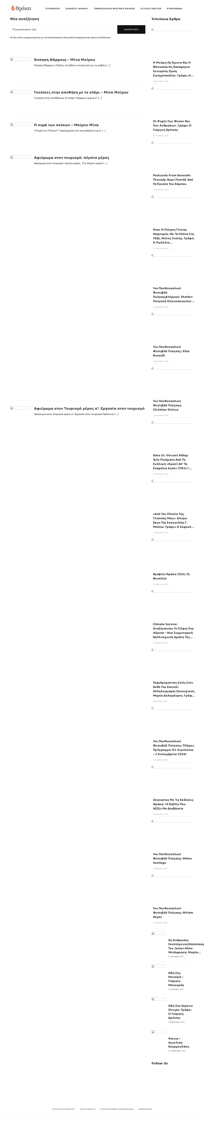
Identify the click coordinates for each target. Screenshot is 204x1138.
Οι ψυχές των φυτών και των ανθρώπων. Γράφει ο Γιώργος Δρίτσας (172, 125)
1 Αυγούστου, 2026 (160, 868)
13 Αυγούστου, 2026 (160, 307)
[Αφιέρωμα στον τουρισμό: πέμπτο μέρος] (20, 274)
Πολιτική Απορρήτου (63, 1109)
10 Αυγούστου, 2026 (160, 584)
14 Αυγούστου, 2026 (161, 190)
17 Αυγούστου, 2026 (160, 135)
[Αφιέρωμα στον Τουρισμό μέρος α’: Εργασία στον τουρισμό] (20, 525)
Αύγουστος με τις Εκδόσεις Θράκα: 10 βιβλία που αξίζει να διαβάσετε (173, 804)
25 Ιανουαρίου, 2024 (176, 989)
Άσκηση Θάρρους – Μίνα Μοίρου (64, 59)
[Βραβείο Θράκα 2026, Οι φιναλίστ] (173, 549)
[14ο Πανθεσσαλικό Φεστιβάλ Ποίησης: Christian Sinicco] (173, 377)
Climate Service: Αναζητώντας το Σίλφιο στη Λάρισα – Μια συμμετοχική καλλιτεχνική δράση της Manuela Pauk (173, 632)
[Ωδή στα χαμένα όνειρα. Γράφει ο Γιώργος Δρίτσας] (158, 1004)
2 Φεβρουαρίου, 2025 (176, 1022)
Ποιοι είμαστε (87, 1109)
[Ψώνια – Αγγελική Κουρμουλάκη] (158, 1037)
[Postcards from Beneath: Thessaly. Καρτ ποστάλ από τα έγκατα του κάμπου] (173, 151)
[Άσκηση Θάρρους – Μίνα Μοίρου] (20, 67)
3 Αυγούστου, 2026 (160, 814)
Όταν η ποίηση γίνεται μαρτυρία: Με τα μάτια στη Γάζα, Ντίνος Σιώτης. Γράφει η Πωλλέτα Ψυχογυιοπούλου (174, 238)
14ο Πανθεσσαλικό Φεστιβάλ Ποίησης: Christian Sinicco (167, 405)
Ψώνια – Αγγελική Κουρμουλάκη (178, 1042)
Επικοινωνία (145, 1109)
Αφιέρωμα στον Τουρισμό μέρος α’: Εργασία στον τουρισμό (89, 408)
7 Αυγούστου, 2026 (160, 643)
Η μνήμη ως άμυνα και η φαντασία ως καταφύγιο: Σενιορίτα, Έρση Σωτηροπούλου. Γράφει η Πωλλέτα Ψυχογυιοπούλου (173, 71)
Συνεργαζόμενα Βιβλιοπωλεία (117, 1109)
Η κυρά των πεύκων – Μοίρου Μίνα (66, 125)
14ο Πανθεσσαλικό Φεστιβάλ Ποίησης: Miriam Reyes (173, 912)
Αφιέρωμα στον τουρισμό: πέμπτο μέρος (71, 157)
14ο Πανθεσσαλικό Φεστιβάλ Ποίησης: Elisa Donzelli (171, 351)
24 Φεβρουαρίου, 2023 (177, 1051)
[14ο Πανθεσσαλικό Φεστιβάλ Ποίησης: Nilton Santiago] (173, 830)
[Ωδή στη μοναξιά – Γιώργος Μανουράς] (158, 971)
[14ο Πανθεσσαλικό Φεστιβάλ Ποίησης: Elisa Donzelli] (173, 323)
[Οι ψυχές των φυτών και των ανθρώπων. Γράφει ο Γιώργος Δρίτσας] (173, 97)
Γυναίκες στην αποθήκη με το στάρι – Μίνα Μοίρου (81, 92)
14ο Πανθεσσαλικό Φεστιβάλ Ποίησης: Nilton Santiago (172, 858)
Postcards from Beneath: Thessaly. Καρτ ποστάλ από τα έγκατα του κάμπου (173, 179)
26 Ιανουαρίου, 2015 (175, 956)
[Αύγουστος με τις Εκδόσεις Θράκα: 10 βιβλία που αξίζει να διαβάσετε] (173, 776)
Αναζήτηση (131, 29)
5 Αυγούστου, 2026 (160, 701)
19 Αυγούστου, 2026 (160, 81)
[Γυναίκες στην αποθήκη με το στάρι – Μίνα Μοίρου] (20, 100)
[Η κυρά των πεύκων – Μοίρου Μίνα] (20, 133)
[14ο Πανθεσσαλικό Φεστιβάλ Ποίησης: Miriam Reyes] (173, 884)
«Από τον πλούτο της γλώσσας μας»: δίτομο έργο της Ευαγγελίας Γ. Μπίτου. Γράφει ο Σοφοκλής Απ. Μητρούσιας (174, 522)
